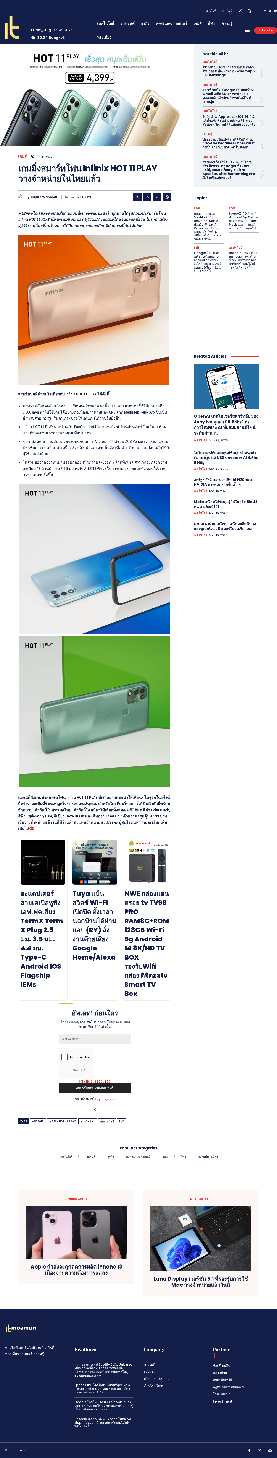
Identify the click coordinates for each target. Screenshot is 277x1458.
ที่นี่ (31, 828)
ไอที (121, 1121)
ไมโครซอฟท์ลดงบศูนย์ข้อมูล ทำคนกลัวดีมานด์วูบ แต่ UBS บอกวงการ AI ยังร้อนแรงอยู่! (226, 457)
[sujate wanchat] (22, 197)
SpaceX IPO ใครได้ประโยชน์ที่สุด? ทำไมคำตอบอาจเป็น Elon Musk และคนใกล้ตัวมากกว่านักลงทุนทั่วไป (243, 220)
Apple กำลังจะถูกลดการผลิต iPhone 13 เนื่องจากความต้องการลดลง (76, 1270)
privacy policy (107, 1099)
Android (38, 1121)
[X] (270, 11)
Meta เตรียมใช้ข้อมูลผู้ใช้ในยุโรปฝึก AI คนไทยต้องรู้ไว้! (225, 504)
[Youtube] (270, 1451)
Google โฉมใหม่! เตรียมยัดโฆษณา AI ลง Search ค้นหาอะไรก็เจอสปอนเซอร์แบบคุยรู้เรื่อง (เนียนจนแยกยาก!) (207, 262)
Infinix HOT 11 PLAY (62, 1121)
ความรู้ (207, 133)
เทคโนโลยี (107, 1121)
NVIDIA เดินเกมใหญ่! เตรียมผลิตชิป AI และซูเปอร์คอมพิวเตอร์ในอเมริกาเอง (225, 526)
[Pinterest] (157, 197)
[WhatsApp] (167, 197)
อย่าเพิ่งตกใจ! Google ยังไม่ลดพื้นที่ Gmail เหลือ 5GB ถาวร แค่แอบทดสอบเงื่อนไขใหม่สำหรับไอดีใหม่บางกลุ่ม (228, 96)
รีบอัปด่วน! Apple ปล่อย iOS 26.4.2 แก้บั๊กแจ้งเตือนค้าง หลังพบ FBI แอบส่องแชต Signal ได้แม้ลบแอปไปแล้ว (229, 120)
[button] (249, 11)
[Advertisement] (226, 309)
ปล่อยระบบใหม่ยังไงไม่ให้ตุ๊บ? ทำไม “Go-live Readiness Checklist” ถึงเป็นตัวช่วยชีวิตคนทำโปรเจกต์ (229, 143)
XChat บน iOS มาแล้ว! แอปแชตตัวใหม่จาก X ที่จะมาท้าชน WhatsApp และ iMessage (229, 71)
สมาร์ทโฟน (87, 1121)
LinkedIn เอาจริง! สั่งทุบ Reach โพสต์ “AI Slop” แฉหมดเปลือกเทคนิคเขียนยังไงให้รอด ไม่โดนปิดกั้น (243, 260)
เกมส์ (22, 156)
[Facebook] (264, 11)
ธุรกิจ (197, 208)
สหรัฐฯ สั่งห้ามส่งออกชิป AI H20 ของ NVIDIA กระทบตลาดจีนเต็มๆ (223, 482)
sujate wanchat (44, 197)
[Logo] (21, 1329)
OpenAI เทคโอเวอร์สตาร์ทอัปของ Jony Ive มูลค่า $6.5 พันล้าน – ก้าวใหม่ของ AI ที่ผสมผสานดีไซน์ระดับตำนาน (226, 424)
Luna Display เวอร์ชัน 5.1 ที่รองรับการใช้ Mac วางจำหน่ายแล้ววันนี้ (201, 1282)
